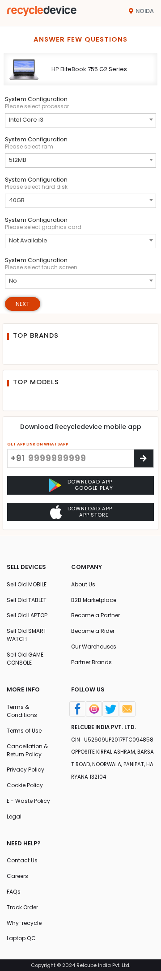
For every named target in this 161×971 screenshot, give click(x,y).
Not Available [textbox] (28, 240)
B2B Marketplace (93, 600)
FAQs (14, 891)
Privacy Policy (25, 769)
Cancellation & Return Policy (27, 750)
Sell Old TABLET (27, 600)
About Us (83, 584)
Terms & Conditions (22, 711)
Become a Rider (92, 631)
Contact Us (22, 860)
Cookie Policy (25, 785)
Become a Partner (95, 615)
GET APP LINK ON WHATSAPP (37, 444)
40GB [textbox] (17, 200)
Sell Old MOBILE (27, 584)
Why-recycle (24, 923)
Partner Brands (91, 662)
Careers (17, 876)
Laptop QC (21, 938)
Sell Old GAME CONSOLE (25, 658)
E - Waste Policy (28, 801)
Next (23, 304)
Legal (14, 816)
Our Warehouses (93, 646)
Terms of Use (24, 730)
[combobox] (81, 120)
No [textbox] (13, 280)
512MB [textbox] (17, 160)
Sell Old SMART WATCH (27, 635)
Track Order (22, 907)
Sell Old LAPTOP (27, 615)
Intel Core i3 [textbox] (26, 119)
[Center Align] (143, 458)
